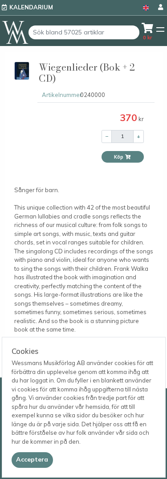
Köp (119, 157)
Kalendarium (31, 7)
